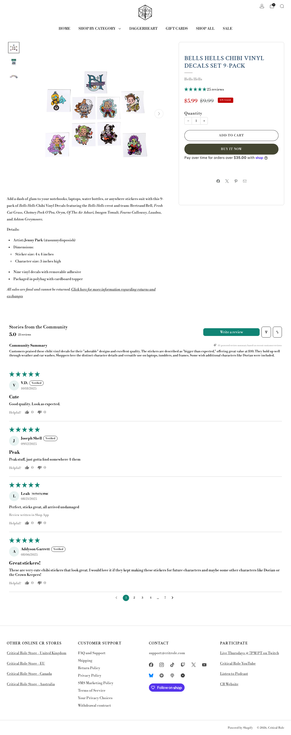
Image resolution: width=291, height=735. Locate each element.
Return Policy (89, 668)
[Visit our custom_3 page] (172, 675)
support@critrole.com (167, 653)
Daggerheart (143, 28)
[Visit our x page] (193, 664)
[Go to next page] (173, 598)
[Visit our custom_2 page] (161, 675)
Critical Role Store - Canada (29, 674)
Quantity (193, 113)
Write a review (231, 332)
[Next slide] (159, 113)
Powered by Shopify (240, 728)
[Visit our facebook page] (151, 664)
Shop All (205, 28)
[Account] (262, 6)
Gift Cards (177, 28)
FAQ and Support (91, 653)
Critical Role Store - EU (26, 663)
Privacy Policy (89, 675)
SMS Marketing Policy (95, 683)
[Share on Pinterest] (235, 181)
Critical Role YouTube (238, 663)
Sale (227, 28)
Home (64, 28)
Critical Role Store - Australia (31, 684)
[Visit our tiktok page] (172, 664)
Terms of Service (91, 690)
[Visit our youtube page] (204, 664)
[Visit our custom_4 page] (183, 675)
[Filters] (266, 332)
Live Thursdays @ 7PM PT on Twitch (249, 653)
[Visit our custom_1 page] (151, 675)
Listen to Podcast (234, 674)
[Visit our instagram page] (161, 664)
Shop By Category (97, 28)
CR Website (229, 684)
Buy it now (231, 149)
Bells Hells (193, 79)
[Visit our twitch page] (183, 664)
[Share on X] (227, 181)
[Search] (282, 6)
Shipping (85, 661)
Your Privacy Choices (95, 698)
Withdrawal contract (94, 705)
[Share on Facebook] (218, 181)
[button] (195, 89)
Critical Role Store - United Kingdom (36, 653)
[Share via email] (244, 181)
